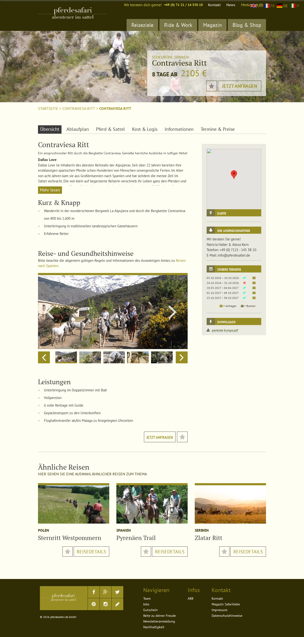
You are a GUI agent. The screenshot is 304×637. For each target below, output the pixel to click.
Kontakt (214, 4)
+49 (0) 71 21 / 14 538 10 (183, 5)
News (230, 4)
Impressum (219, 610)
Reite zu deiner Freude (159, 615)
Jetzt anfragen (239, 86)
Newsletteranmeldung (159, 621)
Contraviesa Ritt (115, 108)
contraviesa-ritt (78, 108)
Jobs (146, 604)
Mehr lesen (50, 190)
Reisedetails (91, 552)
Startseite (48, 108)
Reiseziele (142, 25)
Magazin (212, 25)
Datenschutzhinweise (227, 615)
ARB (190, 598)
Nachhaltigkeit (153, 627)
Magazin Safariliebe (226, 604)
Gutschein (150, 610)
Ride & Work (178, 25)
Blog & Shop (247, 25)
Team (147, 598)
